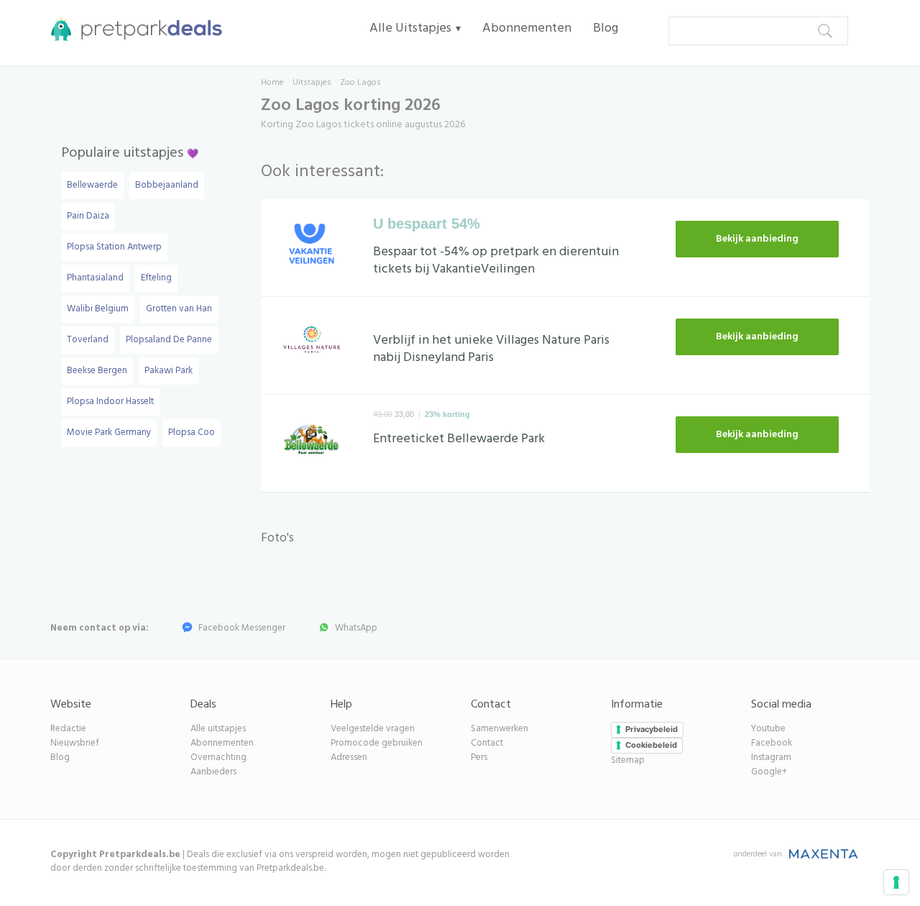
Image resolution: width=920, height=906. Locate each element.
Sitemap (628, 760)
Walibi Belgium (98, 308)
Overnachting (218, 757)
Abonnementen (526, 28)
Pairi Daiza (88, 216)
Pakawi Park (168, 370)
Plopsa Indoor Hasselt (110, 401)
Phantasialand (95, 277)
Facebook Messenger (241, 628)
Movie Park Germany (109, 432)
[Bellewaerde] (312, 443)
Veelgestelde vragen (373, 728)
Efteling (156, 277)
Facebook (771, 743)
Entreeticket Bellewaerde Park (459, 439)
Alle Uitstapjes (410, 28)
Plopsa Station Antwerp (114, 247)
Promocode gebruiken (377, 743)
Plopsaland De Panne (169, 339)
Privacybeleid (651, 729)
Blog (605, 28)
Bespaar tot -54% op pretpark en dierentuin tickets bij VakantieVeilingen (496, 261)
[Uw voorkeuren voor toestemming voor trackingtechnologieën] (896, 882)
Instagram (771, 757)
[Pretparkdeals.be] (133, 29)
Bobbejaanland (166, 185)
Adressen (349, 757)
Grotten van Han (179, 308)
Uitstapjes (312, 83)
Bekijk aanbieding (757, 239)
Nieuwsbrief (74, 743)
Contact (487, 743)
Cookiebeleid (651, 745)
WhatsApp (356, 628)
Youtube (768, 728)
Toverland (88, 339)
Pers (479, 757)
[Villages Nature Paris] (312, 345)
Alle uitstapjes (218, 728)
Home (272, 83)
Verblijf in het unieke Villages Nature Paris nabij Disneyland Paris (491, 349)
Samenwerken (499, 728)
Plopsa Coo (191, 432)
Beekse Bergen (97, 370)
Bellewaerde (92, 185)
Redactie (68, 728)
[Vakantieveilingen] (312, 247)
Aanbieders (213, 771)
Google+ (769, 771)
